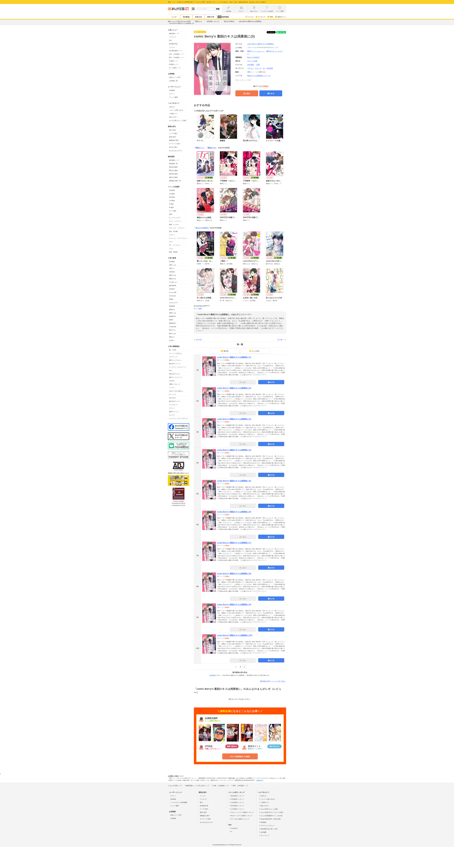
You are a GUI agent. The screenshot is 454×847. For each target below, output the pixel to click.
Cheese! (172, 381)
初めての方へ (173, 117)
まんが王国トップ (176, 786)
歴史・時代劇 (173, 231)
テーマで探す (173, 133)
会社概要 (263, 832)
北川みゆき (172, 296)
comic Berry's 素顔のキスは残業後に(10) (234, 635)
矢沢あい (172, 340)
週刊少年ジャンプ (174, 363)
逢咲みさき (212, 148)
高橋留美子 (172, 323)
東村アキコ (172, 330)
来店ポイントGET (174, 77)
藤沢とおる (172, 333)
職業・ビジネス (174, 224)
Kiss (170, 370)
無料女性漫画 (173, 167)
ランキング (261, 17)
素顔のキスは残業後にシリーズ (258, 76)
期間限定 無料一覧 (175, 181)
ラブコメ (250, 68)
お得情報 (173, 818)
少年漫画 (172, 200)
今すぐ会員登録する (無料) (240, 756)
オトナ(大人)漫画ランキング (240, 819)
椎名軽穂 (172, 306)
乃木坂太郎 (172, 327)
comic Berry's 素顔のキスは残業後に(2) (234, 388)
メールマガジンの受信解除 (178, 802)
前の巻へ (199, 340)
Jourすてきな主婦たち (176, 391)
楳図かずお (172, 279)
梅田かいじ (256, 51)
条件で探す (172, 130)
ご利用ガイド (173, 113)
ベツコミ (172, 387)
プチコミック (173, 357)
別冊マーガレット (174, 384)
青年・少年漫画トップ (176, 57)
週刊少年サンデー (174, 401)
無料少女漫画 (173, 170)
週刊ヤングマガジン (175, 360)
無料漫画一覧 (173, 163)
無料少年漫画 (173, 177)
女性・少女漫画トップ (176, 54)
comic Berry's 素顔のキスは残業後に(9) (234, 604)
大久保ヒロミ (173, 282)
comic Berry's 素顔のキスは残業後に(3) (234, 419)
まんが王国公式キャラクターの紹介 (272, 812)
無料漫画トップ (174, 33)
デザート (172, 408)
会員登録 (172, 90)
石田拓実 (172, 272)
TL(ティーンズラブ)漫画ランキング (242, 812)
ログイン (172, 94)
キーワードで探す (174, 144)
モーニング (172, 394)
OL (264, 68)
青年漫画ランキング (237, 806)
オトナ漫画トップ (174, 68)
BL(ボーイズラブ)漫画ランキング (241, 816)
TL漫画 (171, 204)
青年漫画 (172, 197)
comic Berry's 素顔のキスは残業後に (260, 44)
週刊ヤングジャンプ (175, 377)
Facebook (234, 828)
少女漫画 (172, 194)
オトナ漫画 (172, 211)
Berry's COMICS (202, 228)
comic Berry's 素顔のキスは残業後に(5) (234, 481)
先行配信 (186, 17)
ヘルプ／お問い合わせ (176, 110)
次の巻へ (280, 340)
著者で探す (172, 137)
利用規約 (263, 822)
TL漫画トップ (173, 61)
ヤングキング (173, 405)
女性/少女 (198, 17)
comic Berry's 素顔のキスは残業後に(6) (234, 512)
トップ (173, 17)
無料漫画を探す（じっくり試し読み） (273, 681)
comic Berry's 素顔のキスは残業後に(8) (234, 574)
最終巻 (226, 351)
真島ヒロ (172, 337)
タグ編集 (198, 309)
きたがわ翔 (172, 292)
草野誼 (171, 299)
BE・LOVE (172, 350)
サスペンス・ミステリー (177, 228)
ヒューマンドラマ (174, 218)
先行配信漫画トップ (175, 51)
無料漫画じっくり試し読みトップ (197, 786)
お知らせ (172, 107)
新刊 (271, 17)
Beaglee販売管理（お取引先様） (271, 819)
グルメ (171, 248)
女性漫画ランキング (237, 799)
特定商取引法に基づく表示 (269, 829)
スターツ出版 (252, 61)
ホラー (171, 242)
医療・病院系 (173, 252)
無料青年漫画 (173, 174)
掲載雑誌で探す (174, 140)
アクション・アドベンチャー (178, 238)
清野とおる (172, 313)
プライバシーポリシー (268, 825)
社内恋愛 (269, 68)
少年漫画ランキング (237, 809)
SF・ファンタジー (175, 245)
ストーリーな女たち (175, 353)
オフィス (258, 68)
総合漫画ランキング (237, 796)
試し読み (247, 93)
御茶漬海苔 (172, 285)
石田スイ (172, 268)
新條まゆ (172, 309)
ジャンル (251, 17)
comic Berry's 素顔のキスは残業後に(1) (234, 357)
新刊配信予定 (173, 44)
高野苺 (171, 320)
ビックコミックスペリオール (178, 418)
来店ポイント (282, 17)
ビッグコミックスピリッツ (177, 367)
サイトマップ (265, 835)
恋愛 (170, 214)
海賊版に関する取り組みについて (178, 473)
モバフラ (172, 415)
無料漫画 (225, 17)
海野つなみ (172, 275)
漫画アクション (174, 411)
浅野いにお (172, 265)
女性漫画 (172, 190)
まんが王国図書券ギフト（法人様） (272, 816)
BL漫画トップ (173, 64)
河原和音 (172, 289)
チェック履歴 (173, 97)
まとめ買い (256, 351)
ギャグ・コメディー (175, 221)
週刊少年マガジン (174, 374)
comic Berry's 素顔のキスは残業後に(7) (234, 543)
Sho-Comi (172, 398)
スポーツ (172, 235)
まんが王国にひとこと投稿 (177, 120)
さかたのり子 (173, 303)
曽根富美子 (172, 316)
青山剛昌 (172, 261)
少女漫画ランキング (237, 802)
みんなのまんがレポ (175, 150)
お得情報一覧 (173, 81)
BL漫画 (171, 207)
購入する (271, 93)
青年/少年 (210, 17)
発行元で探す (173, 147)
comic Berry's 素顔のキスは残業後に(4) (234, 450)
